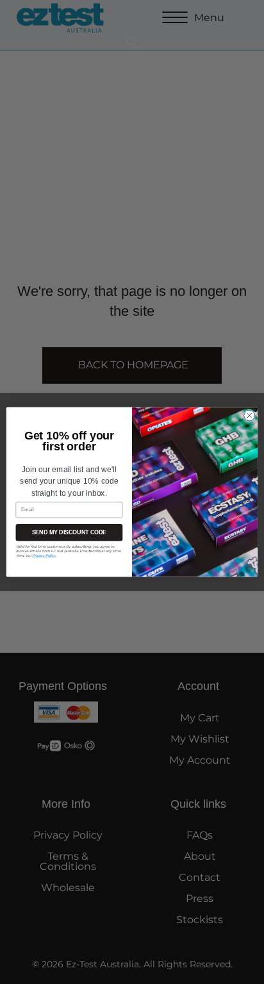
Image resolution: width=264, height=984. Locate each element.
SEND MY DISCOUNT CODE (69, 532)
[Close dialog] (249, 415)
